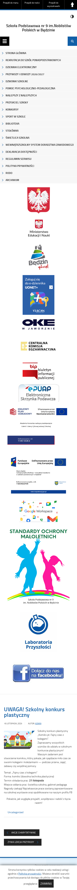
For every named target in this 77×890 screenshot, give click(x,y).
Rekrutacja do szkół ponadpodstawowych (33, 60)
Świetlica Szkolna (17, 137)
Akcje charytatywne (23, 832)
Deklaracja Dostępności (21, 151)
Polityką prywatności (29, 873)
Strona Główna (16, 53)
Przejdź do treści (32, 2)
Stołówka (12, 130)
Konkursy (12, 109)
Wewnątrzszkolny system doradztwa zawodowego (40, 144)
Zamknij (46, 883)
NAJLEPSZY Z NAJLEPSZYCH (21, 95)
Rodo (9, 173)
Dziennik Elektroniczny (21, 67)
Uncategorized (15, 812)
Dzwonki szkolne (17, 81)
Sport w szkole (16, 116)
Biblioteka (12, 123)
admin (38, 723)
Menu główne (4, 41)
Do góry (72, 4)
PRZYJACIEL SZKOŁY (17, 102)
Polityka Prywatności (20, 166)
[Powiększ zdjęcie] (18, 740)
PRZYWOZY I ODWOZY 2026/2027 (25, 74)
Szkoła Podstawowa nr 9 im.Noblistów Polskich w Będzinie (38, 28)
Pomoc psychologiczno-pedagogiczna (30, 88)
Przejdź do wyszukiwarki (53, 4)
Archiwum (12, 180)
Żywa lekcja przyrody (21, 842)
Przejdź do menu (10, 2)
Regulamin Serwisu (18, 159)
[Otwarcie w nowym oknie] (38, 228)
